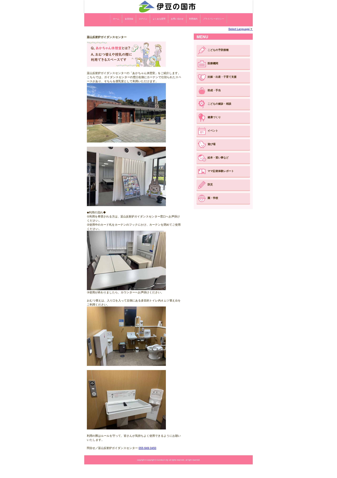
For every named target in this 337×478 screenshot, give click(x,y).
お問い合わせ (177, 18)
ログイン (143, 18)
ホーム (116, 18)
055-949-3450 (147, 448)
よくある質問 (159, 18)
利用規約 (193, 18)
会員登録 (129, 18)
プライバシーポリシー (213, 18)
